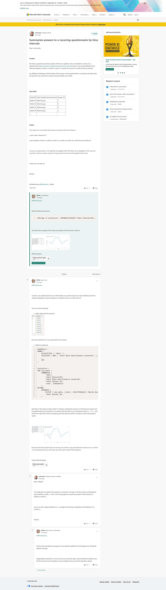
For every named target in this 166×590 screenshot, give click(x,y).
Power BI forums (47, 20)
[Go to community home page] (38, 15)
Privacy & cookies (116, 582)
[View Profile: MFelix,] (34, 196)
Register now (24, 8)
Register (130, 14)
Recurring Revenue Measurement (121, 109)
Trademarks (135, 582)
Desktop (56, 20)
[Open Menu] (138, 20)
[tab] (121, 73)
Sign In (136, 14)
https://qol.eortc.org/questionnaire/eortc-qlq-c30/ (55, 66)
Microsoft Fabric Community (34, 20)
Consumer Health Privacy (51, 586)
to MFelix (58, 476)
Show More (42, 570)
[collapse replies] (27, 280)
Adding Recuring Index (117, 102)
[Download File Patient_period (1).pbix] (48, 258)
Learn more (101, 24)
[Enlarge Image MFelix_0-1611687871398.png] (51, 242)
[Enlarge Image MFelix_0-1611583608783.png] (38, 325)
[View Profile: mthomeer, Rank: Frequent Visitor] (31, 33)
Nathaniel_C (46, 184)
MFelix (38, 195)
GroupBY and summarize (118, 116)
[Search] (124, 15)
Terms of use (126, 582)
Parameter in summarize (118, 87)
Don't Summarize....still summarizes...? (122, 94)
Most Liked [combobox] (96, 274)
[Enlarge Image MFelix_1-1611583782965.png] (51, 434)
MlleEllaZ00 (123, 119)
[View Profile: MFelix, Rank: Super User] (33, 281)
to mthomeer (45, 195)
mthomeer (38, 33)
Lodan (119, 111)
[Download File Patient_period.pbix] (46, 465)
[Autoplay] (118, 73)
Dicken (120, 104)
